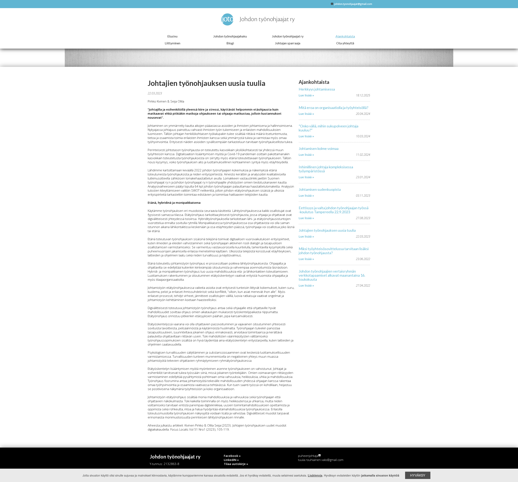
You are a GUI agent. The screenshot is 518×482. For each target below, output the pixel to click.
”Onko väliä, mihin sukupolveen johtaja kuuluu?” (328, 128)
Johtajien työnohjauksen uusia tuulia (327, 230)
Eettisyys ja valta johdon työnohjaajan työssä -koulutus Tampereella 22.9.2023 (333, 210)
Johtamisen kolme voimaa (319, 148)
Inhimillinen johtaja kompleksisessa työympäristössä (326, 169)
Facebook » (232, 456)
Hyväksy (417, 475)
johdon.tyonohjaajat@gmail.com (353, 4)
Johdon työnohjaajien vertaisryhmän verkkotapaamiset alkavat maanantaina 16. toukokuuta (332, 275)
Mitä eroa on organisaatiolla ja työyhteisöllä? (333, 107)
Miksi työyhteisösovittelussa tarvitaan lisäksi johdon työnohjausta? (334, 250)
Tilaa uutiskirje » (236, 464)
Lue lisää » (306, 95)
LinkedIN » (231, 460)
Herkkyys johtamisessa (317, 89)
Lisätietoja (315, 475)
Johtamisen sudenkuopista (320, 189)
